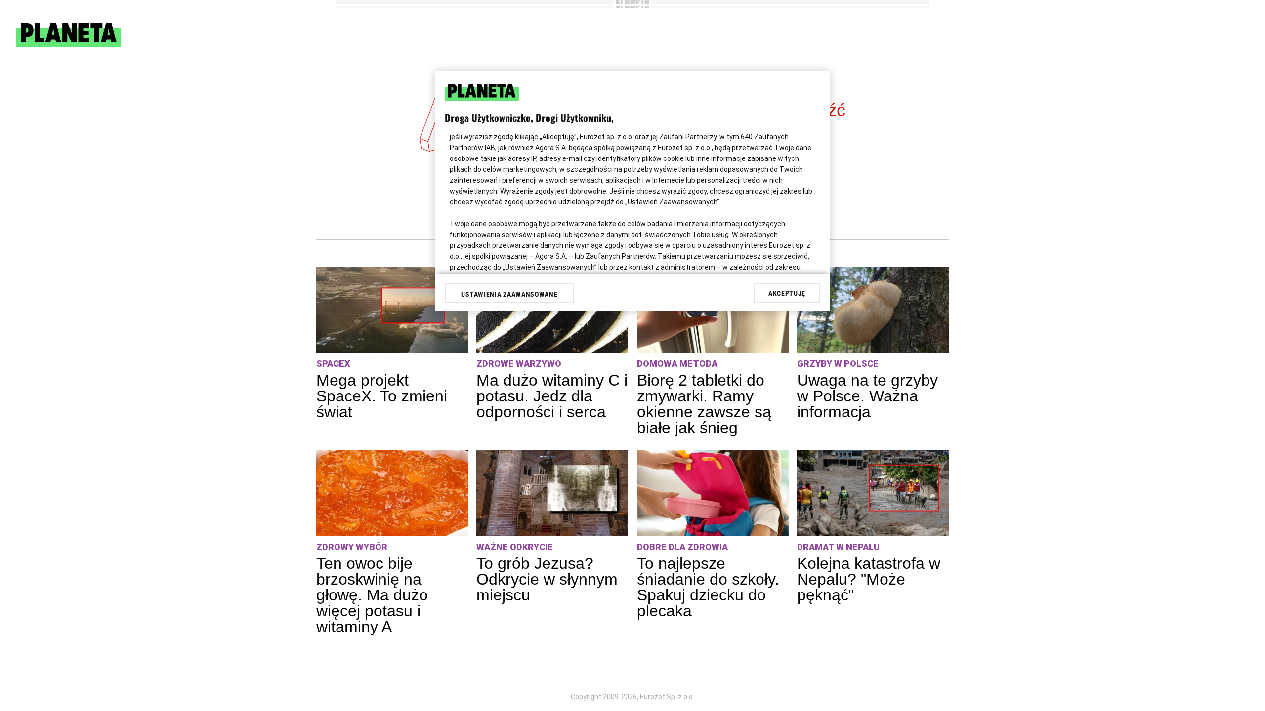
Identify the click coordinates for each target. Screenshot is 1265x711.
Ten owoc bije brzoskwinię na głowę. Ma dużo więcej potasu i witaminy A (372, 594)
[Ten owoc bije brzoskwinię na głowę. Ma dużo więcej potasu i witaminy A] (392, 493)
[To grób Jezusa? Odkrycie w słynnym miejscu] (552, 493)
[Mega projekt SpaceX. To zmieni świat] (392, 310)
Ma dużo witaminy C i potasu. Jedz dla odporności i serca (552, 396)
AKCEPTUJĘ (786, 293)
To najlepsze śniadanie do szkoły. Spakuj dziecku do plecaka (708, 587)
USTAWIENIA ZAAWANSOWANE (509, 294)
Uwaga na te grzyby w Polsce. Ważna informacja (867, 396)
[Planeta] (69, 44)
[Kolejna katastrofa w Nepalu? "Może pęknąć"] (873, 493)
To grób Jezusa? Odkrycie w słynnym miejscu (547, 579)
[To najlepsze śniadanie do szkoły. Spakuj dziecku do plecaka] (713, 493)
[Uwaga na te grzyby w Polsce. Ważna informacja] (873, 310)
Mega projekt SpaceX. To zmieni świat (381, 396)
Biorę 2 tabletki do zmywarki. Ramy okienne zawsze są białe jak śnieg (704, 403)
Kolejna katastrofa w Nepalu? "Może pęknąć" (868, 579)
